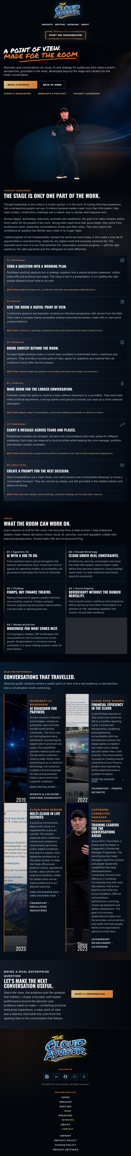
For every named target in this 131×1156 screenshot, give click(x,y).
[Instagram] (47, 1076)
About (85, 24)
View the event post (43, 895)
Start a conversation (90, 994)
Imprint (65, 1135)
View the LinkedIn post (103, 780)
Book (68, 1111)
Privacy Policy (65, 1140)
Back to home (52, 84)
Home (65, 1097)
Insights (47, 24)
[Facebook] (65, 1076)
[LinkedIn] (56, 1076)
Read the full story (42, 787)
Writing (60, 24)
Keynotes (68, 1120)
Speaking (73, 24)
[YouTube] (74, 1076)
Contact (67, 1129)
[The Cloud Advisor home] (67, 10)
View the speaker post (44, 892)
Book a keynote (18, 84)
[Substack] (84, 1076)
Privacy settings (65, 1149)
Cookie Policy (65, 1145)
